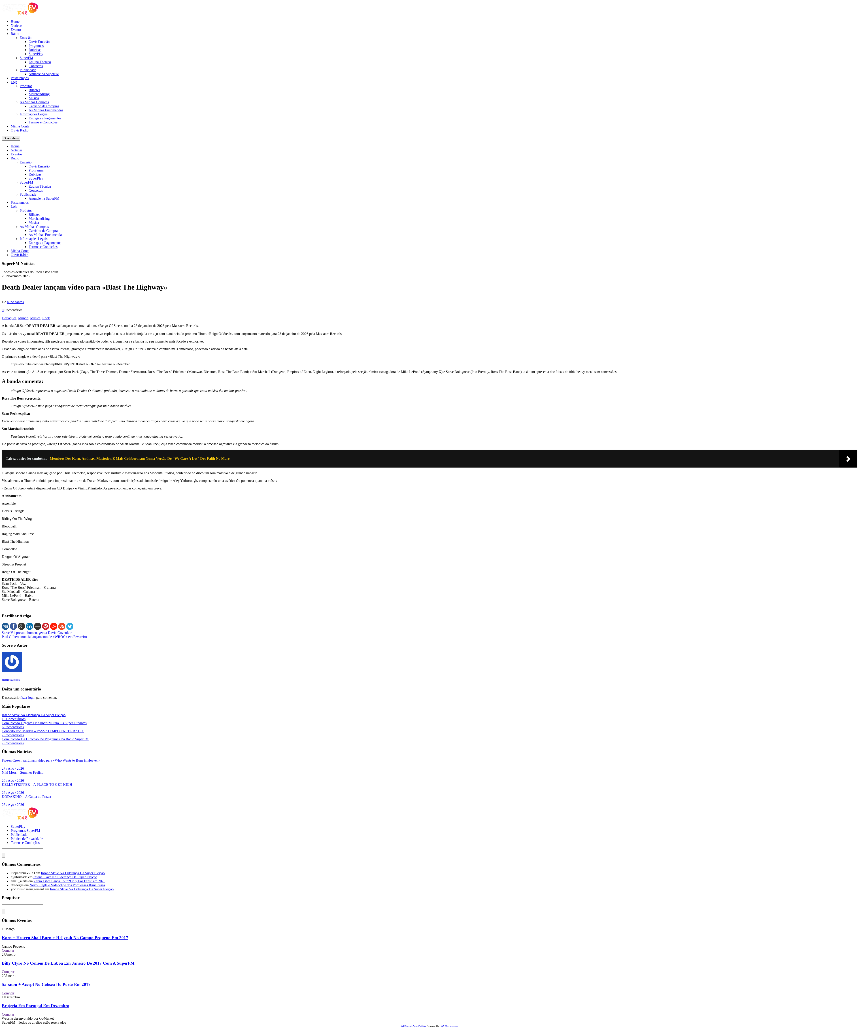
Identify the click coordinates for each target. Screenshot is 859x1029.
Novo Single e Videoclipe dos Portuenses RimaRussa (67, 885)
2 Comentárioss (13, 735)
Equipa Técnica (40, 62)
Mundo (23, 318)
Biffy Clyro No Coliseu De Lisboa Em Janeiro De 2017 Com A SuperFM (68, 963)
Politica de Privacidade (27, 839)
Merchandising (39, 94)
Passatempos (20, 78)
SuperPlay (36, 54)
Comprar (8, 950)
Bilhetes (34, 90)
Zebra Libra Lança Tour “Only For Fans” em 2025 (69, 881)
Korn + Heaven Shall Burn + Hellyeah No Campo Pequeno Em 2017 (65, 937)
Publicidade (28, 70)
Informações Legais (33, 114)
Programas (36, 46)
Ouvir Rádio (19, 130)
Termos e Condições (43, 122)
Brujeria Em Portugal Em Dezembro (35, 1005)
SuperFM (26, 58)
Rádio (15, 34)
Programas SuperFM (25, 830)
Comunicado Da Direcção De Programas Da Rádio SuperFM (45, 739)
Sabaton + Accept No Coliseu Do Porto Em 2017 (46, 984)
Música (35, 318)
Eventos (16, 30)
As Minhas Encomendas (46, 110)
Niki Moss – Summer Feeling (22, 772)
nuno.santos (15, 302)
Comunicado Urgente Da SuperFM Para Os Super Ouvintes (44, 723)
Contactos (36, 66)
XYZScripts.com (449, 1026)
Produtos (26, 86)
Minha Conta (20, 126)
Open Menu (11, 138)
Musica (34, 98)
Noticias (16, 26)
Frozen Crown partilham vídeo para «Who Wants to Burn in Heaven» (51, 760)
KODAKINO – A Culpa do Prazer (26, 796)
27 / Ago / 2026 (13, 768)
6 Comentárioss (13, 727)
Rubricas (35, 50)
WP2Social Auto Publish (413, 1026)
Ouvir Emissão (39, 42)
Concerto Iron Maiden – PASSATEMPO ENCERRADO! (43, 731)
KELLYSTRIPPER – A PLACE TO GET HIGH (37, 784)
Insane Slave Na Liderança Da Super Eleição (34, 715)
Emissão (26, 38)
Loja (14, 82)
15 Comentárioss (14, 719)
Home (15, 21)
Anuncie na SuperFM (44, 74)
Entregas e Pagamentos (45, 118)
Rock (46, 318)
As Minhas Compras (34, 102)
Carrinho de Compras (44, 106)
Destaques (9, 318)
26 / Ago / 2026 (13, 780)
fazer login (27, 697)
